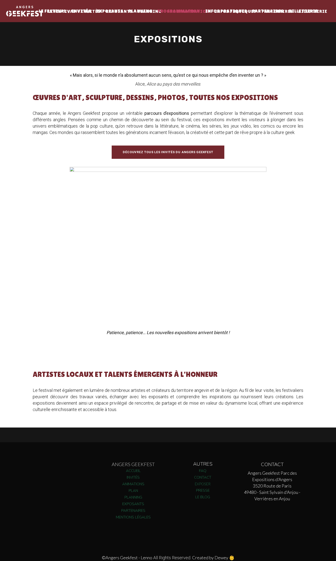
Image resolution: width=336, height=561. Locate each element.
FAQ (202, 470)
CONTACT (202, 477)
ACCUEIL (133, 470)
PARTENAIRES (133, 510)
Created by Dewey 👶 (213, 557)
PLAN (133, 490)
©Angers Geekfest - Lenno (127, 557)
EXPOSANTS (133, 504)
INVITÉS (133, 477)
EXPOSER (203, 484)
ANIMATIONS (133, 484)
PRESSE (203, 490)
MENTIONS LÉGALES (133, 517)
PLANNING (133, 497)
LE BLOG (202, 497)
